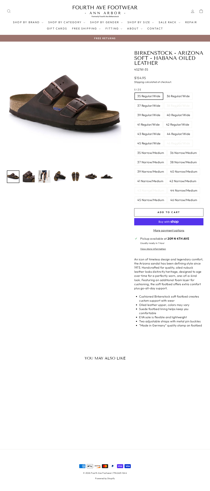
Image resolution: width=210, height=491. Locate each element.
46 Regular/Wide (178, 143)
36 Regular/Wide (178, 96)
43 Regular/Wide (149, 134)
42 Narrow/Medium (182, 181)
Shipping (139, 82)
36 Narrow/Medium (183, 153)
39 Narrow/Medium (150, 171)
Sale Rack (168, 22)
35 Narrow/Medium (150, 153)
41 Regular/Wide (148, 124)
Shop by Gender (105, 22)
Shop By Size (139, 22)
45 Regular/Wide (149, 143)
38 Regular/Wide (178, 106)
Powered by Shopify (105, 478)
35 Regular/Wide (148, 96)
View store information (153, 248)
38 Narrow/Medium (183, 162)
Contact (155, 28)
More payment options (168, 230)
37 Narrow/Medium (150, 162)
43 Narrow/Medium (150, 190)
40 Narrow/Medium (183, 171)
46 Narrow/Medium (183, 200)
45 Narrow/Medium (150, 200)
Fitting (112, 28)
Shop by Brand (27, 22)
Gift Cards (57, 28)
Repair (191, 22)
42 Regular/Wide (177, 124)
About (133, 28)
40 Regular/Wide (178, 115)
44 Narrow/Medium (183, 190)
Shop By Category (65, 22)
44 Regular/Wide (178, 134)
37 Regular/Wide (148, 106)
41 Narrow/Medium (150, 181)
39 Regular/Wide (148, 115)
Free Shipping (85, 28)
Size (138, 89)
